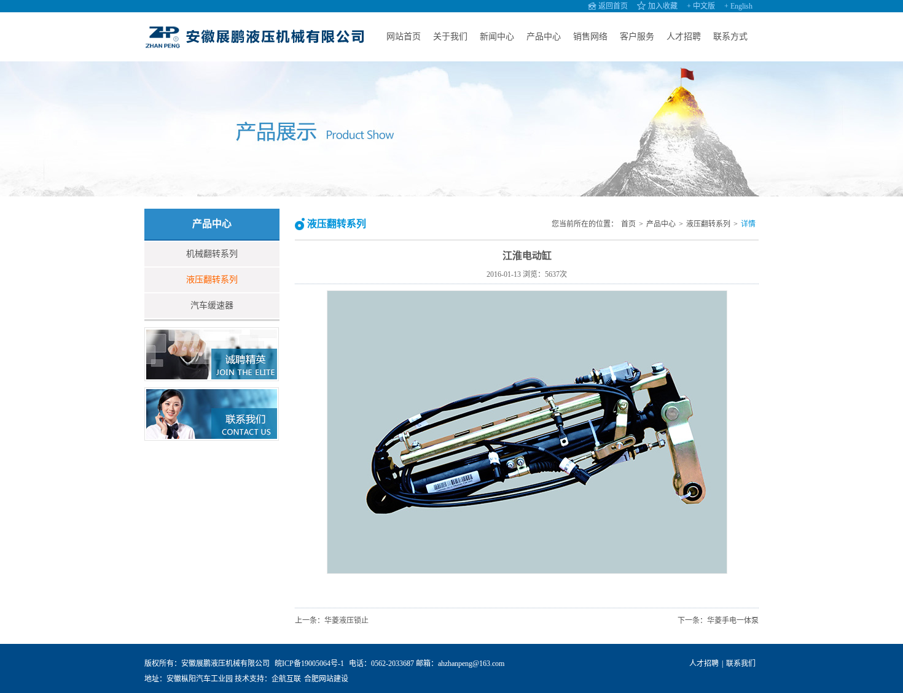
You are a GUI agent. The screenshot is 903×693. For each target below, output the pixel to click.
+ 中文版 (701, 6)
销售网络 (590, 36)
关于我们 (450, 36)
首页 (628, 224)
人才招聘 (683, 36)
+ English (738, 6)
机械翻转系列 (212, 253)
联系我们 (741, 663)
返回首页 (613, 6)
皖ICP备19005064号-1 (309, 663)
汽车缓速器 (211, 305)
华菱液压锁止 (346, 620)
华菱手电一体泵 (733, 620)
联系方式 (730, 36)
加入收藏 (663, 6)
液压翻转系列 (212, 279)
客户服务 (637, 36)
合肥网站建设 (326, 679)
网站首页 (403, 36)
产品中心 (543, 36)
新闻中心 (497, 36)
